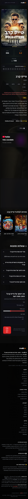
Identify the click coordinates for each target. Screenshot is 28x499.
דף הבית (25, 372)
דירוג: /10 (22, 309)
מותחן (19, 84)
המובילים (25, 385)
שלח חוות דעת (7, 330)
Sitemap (25, 434)
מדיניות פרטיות (23, 428)
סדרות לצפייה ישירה (22, 396)
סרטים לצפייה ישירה (22, 394)
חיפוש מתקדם (23, 399)
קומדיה (25, 408)
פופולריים (24, 379)
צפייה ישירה (24, 392)
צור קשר (25, 425)
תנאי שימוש (24, 430)
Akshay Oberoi (15, 94)
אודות (25, 423)
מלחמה (13, 84)
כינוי (24, 302)
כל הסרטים (24, 376)
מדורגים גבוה (24, 383)
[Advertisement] (14, 159)
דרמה (25, 405)
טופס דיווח (15, 486)
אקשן (24, 84)
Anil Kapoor (24, 93)
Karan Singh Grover (6, 94)
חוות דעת (23, 314)
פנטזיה (25, 414)
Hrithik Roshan (7, 93)
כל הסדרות (24, 374)
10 (3, 69)
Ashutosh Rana (23, 94)
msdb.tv (21, 493)
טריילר (21, 128)
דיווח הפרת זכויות (23, 432)
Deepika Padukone (16, 93)
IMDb (24, 97)
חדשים (25, 381)
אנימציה (25, 416)
